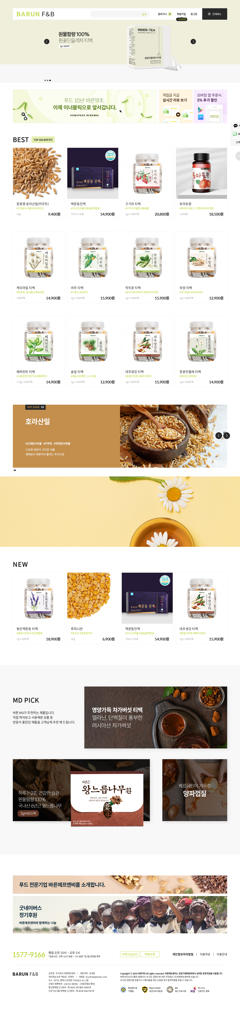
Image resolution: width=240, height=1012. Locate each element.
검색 (144, 13)
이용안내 (222, 954)
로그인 (194, 14)
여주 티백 (77, 287)
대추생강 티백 (134, 371)
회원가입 (181, 14)
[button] (13, 470)
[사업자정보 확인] (87, 983)
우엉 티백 (186, 287)
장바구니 (164, 14)
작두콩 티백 (133, 287)
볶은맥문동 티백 (27, 628)
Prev (47, 41)
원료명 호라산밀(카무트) (33, 203)
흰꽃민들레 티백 (190, 371)
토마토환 (185, 203)
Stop (237, 80)
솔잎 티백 (77, 371)
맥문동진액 (78, 203)
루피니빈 (77, 628)
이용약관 (205, 954)
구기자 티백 (133, 203)
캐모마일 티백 (26, 287)
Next (193, 41)
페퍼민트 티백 (26, 371)
